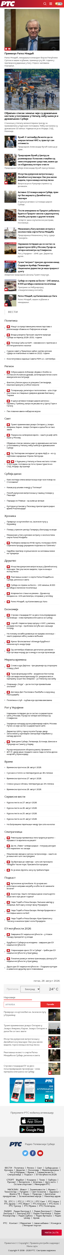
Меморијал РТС (42, 1184)
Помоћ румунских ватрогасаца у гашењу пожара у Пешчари (30, 494)
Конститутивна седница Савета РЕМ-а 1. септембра (31, 359)
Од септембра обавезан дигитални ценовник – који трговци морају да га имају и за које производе (31, 651)
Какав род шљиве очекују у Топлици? (24, 487)
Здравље (54, 1191)
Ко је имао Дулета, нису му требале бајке (29, 870)
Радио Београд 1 (22, 1211)
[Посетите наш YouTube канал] (40, 1153)
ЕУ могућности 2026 (17, 928)
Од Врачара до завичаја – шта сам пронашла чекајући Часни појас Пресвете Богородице (30, 863)
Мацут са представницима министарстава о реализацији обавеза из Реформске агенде (29, 327)
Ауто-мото (50, 1182)
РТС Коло (54, 1203)
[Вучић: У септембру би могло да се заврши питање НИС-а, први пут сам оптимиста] (10, 142)
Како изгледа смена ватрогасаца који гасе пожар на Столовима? (31, 480)
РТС (5, 1223)
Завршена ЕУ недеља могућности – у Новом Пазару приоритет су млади (29, 935)
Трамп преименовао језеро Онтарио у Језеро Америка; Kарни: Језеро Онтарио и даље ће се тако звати (31, 427)
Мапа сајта (51, 1232)
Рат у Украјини (13, 707)
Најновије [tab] (9, 997)
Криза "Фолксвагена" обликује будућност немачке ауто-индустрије (28, 642)
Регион (9, 366)
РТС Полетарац (47, 1206)
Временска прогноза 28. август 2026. (24, 767)
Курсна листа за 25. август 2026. (22, 813)
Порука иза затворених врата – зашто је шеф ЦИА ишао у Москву (32, 436)
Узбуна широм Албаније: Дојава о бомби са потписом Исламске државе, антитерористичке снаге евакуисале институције (32, 374)
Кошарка (31, 1179)
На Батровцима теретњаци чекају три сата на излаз (31, 824)
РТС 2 (21, 1201)
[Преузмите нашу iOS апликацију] (32, 1121)
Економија (11, 609)
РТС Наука (53, 1201)
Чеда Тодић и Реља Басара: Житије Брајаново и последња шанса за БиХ (31, 911)
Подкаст (10, 877)
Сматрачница (13, 832)
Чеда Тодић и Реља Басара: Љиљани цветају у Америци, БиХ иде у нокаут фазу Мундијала (30, 903)
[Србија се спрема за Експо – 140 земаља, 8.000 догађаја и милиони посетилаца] (10, 285)
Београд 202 (23, 1213)
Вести (8, 1167)
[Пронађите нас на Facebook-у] (33, 1153)
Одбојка (52, 1179)
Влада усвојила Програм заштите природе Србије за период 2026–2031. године (29, 336)
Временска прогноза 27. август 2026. (24, 778)
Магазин (13, 1189)
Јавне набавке (41, 1223)
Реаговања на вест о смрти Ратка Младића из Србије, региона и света (30, 578)
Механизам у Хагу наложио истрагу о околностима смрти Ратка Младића (31, 536)
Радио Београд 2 (42, 1211)
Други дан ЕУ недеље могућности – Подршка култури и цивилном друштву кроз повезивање (32, 967)
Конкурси (56, 1223)
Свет (7, 418)
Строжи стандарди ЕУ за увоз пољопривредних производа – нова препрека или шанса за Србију (31, 616)
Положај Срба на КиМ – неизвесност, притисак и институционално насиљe (32, 344)
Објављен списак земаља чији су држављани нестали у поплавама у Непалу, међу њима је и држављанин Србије (31, 116)
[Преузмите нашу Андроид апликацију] (32, 1129)
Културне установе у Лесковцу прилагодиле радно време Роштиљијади (31, 507)
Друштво (10, 560)
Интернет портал (32, 1225)
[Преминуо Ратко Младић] (32, 30)
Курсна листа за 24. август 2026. (22, 819)
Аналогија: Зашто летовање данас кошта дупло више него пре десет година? (31, 895)
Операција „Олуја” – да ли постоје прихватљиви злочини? (29, 685)
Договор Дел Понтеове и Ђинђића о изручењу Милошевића (31, 693)
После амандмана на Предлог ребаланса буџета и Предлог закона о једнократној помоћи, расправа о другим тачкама (39, 213)
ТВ (5, 1201)
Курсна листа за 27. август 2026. (22, 802)
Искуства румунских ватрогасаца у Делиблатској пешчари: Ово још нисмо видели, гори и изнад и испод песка (37, 177)
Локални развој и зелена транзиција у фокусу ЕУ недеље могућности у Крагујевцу (32, 959)
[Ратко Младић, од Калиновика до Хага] (10, 300)
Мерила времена (15, 659)
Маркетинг (25, 1223)
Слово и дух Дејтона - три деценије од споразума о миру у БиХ (32, 667)
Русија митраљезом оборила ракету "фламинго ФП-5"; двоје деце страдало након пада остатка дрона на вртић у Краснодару (32, 752)
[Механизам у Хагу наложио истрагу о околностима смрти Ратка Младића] (10, 233)
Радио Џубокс (25, 1215)
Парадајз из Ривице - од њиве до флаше (25, 500)
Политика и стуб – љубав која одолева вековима (29, 700)
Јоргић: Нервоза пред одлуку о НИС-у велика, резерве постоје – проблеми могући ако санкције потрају (31, 626)
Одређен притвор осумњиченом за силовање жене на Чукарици (31, 552)
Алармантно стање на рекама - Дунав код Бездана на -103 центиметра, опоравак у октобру (30, 594)
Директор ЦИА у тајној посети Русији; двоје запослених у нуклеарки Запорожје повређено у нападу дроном (29, 733)
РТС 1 (12, 1201)
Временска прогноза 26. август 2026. (24, 789)
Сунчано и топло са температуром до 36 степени (30, 773)
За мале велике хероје (30, 1196)
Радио (8, 1211)
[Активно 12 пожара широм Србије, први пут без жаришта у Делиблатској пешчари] (10, 197)
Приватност (10, 1243)
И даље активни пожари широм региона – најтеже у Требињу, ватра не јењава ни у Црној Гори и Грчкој (32, 403)
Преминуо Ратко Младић (19, 53)
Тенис (42, 1179)
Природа (37, 1194)
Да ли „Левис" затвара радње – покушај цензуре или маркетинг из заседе (31, 847)
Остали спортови (23, 1184)
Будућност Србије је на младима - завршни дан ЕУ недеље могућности (30, 943)
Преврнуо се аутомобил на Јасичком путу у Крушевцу (27, 522)
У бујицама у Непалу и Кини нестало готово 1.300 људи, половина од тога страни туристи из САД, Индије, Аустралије (31, 464)
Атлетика (37, 1182)
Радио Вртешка (44, 1215)
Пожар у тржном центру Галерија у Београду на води (32, 529)
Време (8, 761)
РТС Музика (30, 1206)
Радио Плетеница (42, 1213)
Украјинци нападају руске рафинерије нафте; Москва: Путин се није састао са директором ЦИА (32, 724)
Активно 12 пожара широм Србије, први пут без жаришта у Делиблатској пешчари (38, 195)
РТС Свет (40, 1201)
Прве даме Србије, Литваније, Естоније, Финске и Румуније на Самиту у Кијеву (32, 742)
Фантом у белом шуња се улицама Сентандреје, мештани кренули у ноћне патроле (29, 383)
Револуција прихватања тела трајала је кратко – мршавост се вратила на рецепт (31, 839)
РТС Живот (24, 1203)
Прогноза (12, 989)
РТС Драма (9, 1203)
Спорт (10, 1179)
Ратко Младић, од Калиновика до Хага (37, 296)
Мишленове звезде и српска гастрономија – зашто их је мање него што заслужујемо (32, 855)
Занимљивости (37, 1189)
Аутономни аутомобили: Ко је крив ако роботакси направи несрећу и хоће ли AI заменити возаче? (30, 886)
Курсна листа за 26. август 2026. (22, 808)
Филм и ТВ (15, 1194)
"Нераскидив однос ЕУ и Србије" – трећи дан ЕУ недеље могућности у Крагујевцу (31, 951)
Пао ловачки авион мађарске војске (23, 411)
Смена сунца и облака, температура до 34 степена (30, 784)
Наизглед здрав (52, 1196)
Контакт (13, 1223)
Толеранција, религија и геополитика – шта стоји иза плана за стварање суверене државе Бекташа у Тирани (32, 393)
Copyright (23, 1243)
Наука (26, 1194)
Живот (23, 1189)
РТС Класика (39, 1203)
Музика (52, 1189)
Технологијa (10, 1191)
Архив (36, 1218)
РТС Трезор (15, 1206)
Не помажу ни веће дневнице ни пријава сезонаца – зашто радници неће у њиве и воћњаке (31, 634)
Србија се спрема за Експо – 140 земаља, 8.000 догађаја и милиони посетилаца (31, 586)
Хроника (10, 516)
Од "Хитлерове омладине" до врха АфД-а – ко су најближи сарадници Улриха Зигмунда (31, 454)
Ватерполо (24, 1182)
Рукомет (11, 1182)
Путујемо (24, 1191)
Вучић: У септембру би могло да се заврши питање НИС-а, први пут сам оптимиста (36, 140)
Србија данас (13, 474)
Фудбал (20, 1179)
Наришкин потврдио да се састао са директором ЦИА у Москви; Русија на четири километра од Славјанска (37, 247)
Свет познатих (39, 1191)
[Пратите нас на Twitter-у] (25, 1153)
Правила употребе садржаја (44, 1243)
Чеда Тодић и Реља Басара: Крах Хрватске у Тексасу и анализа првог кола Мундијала (29, 919)
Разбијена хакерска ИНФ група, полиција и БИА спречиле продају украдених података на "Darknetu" (31, 544)
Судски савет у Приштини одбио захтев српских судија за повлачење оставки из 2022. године (29, 352)
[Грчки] (10, 267)
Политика (10, 320)
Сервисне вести (14, 796)
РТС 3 (30, 1201)
